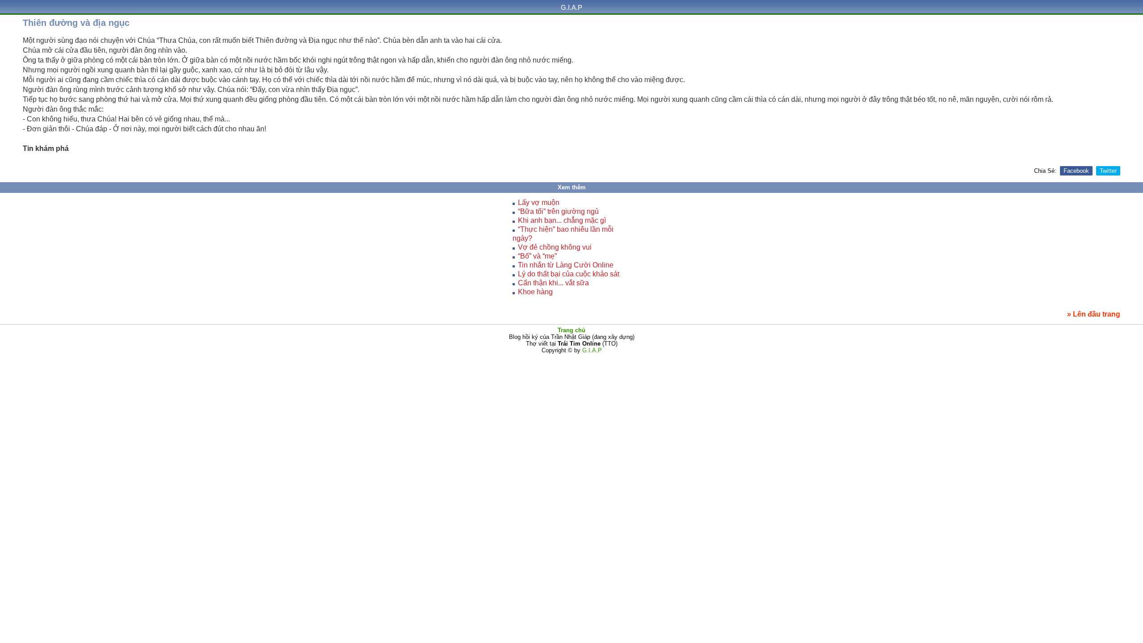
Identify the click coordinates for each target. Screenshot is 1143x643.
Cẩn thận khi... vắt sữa (553, 283)
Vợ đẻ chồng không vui (555, 247)
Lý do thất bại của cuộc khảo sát (568, 274)
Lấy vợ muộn (538, 202)
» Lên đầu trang (1093, 314)
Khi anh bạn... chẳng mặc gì (562, 220)
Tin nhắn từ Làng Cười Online (565, 265)
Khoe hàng (535, 292)
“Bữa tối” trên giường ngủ (558, 211)
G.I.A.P (571, 7)
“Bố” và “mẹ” (537, 256)
